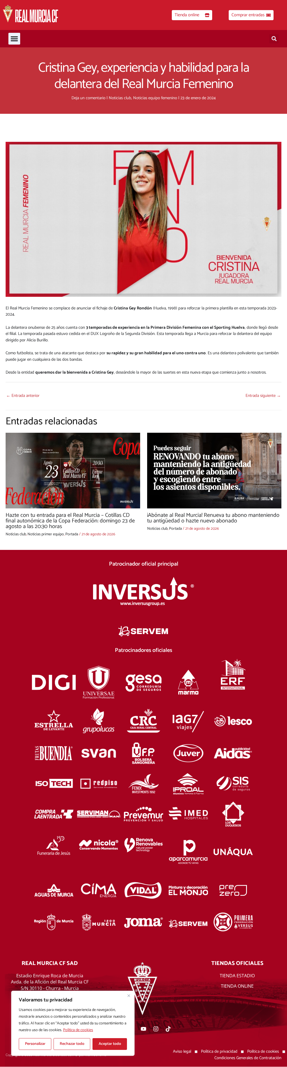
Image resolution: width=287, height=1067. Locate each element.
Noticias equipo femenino (155, 97)
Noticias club (120, 97)
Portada (71, 534)
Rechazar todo (72, 1044)
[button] (14, 39)
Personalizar (35, 1044)
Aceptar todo (110, 1044)
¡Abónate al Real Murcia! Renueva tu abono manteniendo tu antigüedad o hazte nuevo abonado (213, 518)
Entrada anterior (23, 395)
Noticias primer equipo (45, 534)
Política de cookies (78, 1030)
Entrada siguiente (263, 395)
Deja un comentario (88, 97)
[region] (73, 1023)
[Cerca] (128, 995)
